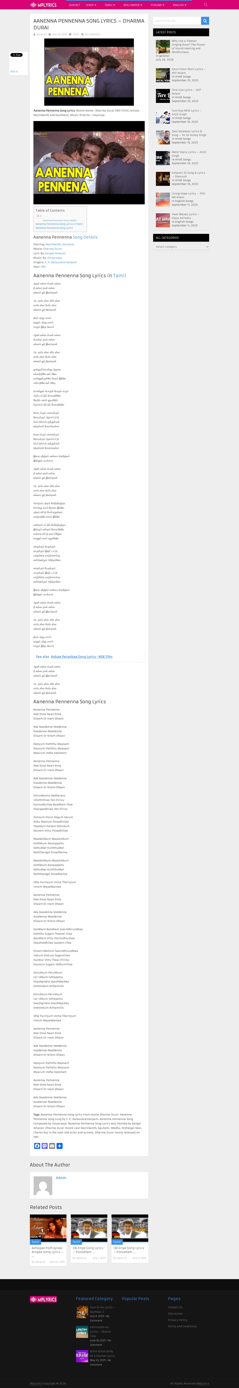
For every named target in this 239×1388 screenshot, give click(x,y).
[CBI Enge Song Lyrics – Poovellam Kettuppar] (89, 1228)
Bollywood (132, 5)
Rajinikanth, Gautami (59, 244)
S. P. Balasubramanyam (61, 262)
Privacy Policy (177, 1320)
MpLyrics (36, 1383)
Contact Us (175, 1307)
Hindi (90, 5)
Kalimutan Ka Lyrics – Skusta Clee (100, 1331)
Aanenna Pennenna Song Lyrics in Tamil (59, 224)
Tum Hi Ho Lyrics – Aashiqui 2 (103, 1309)
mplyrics (42, 34)
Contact (74, 5)
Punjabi (157, 5)
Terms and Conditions (182, 1326)
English (179, 5)
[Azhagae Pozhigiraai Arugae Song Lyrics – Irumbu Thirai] (48, 1228)
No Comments (92, 34)
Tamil (109, 5)
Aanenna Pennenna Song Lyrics (54, 228)
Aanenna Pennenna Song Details (60, 220)
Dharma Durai (52, 248)
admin (61, 1178)
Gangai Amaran (55, 253)
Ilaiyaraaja (54, 257)
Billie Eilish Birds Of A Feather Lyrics (102, 1354)
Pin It (14, 71)
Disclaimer (175, 1313)
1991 (43, 266)
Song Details (85, 237)
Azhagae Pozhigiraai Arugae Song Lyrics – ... (47, 1252)
